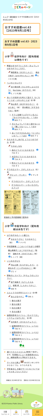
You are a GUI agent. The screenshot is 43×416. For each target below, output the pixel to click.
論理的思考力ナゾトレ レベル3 (25, 338)
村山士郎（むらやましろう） (23, 264)
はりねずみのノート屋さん (18, 235)
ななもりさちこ (17, 239)
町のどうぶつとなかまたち (23, 163)
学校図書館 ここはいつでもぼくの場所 (23, 246)
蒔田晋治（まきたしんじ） (22, 72)
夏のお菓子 (16, 304)
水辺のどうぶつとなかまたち (24, 156)
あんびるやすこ (17, 296)
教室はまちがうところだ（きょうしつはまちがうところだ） (23, 67)
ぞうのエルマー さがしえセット (20, 169)
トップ (5, 16)
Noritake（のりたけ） (22, 90)
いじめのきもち (13, 261)
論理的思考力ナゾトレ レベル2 (25, 332)
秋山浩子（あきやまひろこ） (23, 104)
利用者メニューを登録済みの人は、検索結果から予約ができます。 (23, 356)
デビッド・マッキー (18, 175)
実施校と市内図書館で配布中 (16, 217)
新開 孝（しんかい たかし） (25, 285)
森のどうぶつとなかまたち (23, 150)
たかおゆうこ (30, 239)
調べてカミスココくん (16, 351)
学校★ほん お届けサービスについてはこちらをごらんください (23, 370)
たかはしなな (16, 146)
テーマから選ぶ (13, 362)
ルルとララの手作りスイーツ (19, 292)
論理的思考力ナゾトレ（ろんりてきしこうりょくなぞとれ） (23, 316)
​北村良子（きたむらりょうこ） (24, 322)
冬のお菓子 (16, 311)
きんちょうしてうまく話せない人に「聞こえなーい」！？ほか (26, 125)
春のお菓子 (16, 300)
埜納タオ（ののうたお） (23, 253)
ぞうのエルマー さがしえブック (25, 181)
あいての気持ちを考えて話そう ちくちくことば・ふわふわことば (23, 99)
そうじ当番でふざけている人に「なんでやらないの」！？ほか (25, 116)
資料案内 (13, 16)
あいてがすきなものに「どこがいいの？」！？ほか (26, 134)
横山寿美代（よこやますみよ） (21, 250)
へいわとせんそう (14, 82)
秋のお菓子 (16, 308)
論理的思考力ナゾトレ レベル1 (25, 326)
